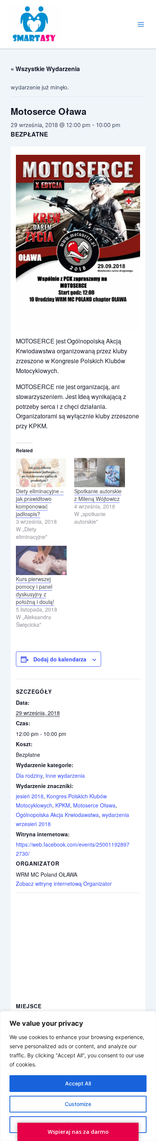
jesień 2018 (30, 796)
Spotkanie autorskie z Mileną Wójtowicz (98, 494)
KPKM (62, 805)
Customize (78, 1104)
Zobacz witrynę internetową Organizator (64, 883)
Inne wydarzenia (65, 775)
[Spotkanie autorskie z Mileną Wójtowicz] (99, 472)
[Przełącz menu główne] (140, 24)
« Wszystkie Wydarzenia (45, 68)
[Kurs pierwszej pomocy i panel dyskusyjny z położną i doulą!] (41, 560)
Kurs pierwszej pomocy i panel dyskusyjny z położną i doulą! (35, 590)
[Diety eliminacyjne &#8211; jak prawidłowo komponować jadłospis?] (41, 472)
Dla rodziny (29, 775)
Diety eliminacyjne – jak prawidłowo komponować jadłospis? (40, 502)
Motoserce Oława (94, 805)
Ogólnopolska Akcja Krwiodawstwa (57, 814)
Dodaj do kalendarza (59, 659)
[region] (78, 1076)
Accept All (78, 1083)
